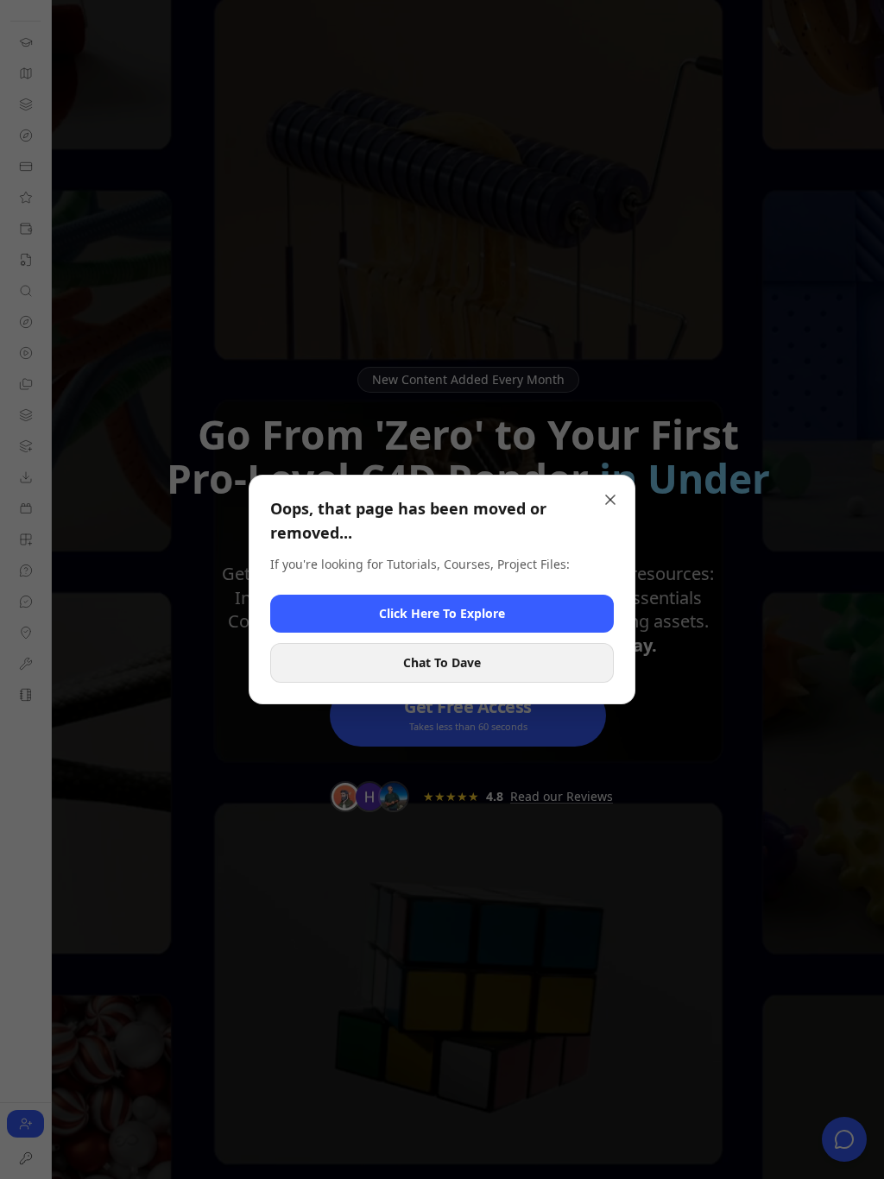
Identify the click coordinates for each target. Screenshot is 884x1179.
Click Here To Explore (442, 613)
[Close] (610, 500)
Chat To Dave (442, 662)
